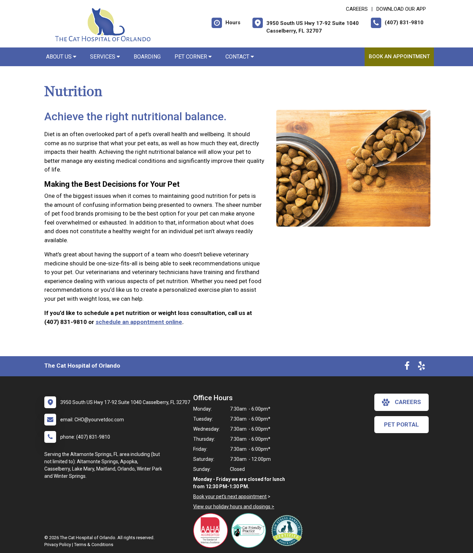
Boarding (147, 56)
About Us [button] (59, 56)
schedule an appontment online (139, 321)
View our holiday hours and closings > (233, 506)
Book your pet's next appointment (230, 496)
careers (408, 401)
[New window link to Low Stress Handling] (288, 530)
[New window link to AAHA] (212, 530)
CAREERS (357, 9)
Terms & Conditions (93, 544)
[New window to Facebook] (407, 367)
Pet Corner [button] (191, 56)
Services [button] (103, 56)
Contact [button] (238, 56)
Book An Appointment (399, 56)
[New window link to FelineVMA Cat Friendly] (250, 530)
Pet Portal (401, 424)
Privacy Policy (57, 544)
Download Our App (401, 9)
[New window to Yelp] (421, 367)
